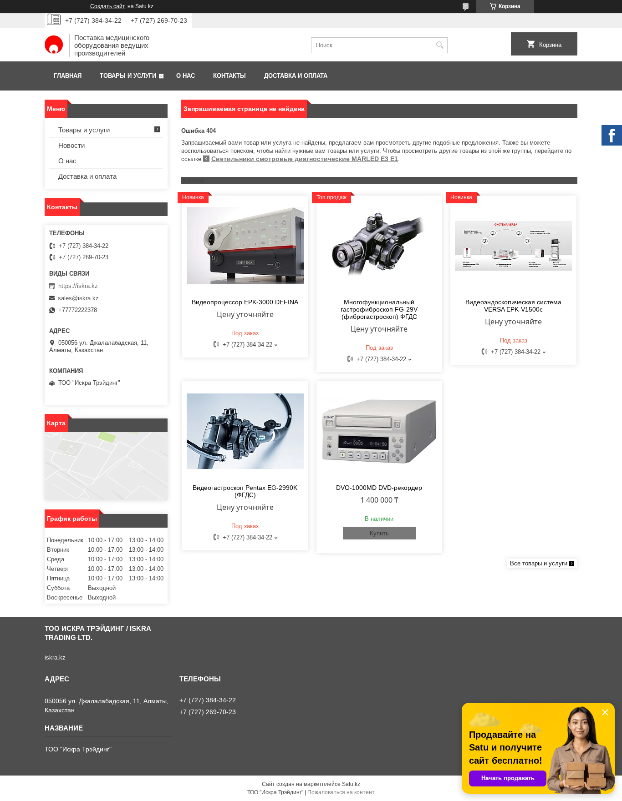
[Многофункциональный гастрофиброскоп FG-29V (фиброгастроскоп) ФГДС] (379, 245)
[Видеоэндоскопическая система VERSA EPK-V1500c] (513, 245)
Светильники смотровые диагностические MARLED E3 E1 (304, 158)
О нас (185, 75)
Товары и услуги (128, 75)
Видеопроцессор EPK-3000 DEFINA (245, 302)
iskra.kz (55, 657)
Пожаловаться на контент (341, 792)
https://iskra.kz (78, 285)
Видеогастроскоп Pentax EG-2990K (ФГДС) (245, 491)
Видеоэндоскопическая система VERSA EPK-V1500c (513, 305)
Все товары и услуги (538, 563)
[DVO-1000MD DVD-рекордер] (379, 431)
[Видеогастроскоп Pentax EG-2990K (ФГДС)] (245, 431)
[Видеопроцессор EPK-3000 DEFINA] (245, 245)
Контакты (229, 75)
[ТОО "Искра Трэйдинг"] (54, 45)
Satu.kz (351, 784)
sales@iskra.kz (78, 298)
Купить (379, 533)
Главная (68, 75)
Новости (71, 145)
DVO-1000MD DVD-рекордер (379, 487)
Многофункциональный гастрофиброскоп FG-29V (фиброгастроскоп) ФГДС (379, 309)
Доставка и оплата (295, 75)
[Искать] (440, 45)
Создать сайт (107, 6)
